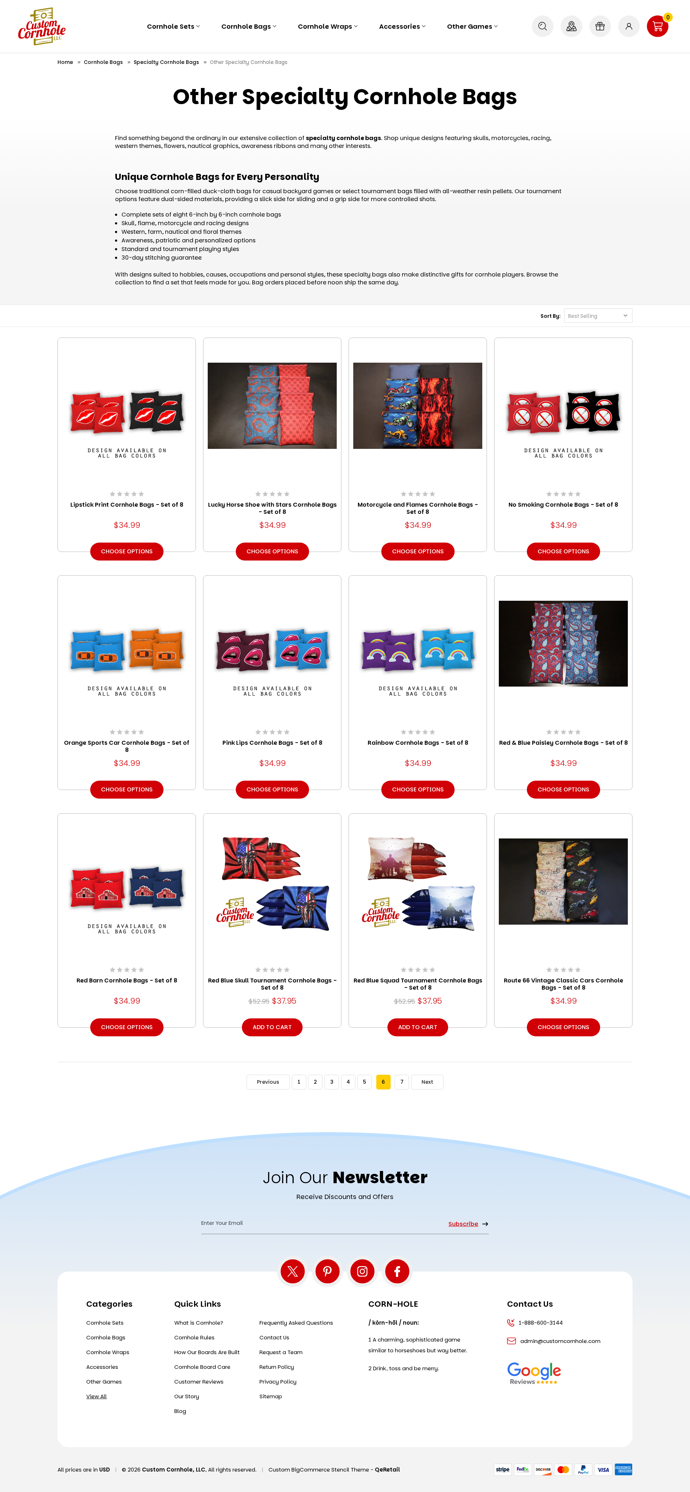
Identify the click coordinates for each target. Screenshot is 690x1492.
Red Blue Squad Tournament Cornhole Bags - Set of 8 (418, 984)
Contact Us (274, 1337)
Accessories (399, 26)
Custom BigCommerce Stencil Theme (318, 1469)
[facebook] (397, 1271)
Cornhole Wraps (325, 26)
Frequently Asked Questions (296, 1322)
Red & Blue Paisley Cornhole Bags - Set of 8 (563, 743)
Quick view (126, 395)
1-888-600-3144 (541, 1322)
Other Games (469, 26)
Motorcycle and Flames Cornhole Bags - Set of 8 (418, 508)
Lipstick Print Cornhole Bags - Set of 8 (126, 504)
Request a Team (281, 1352)
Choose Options (127, 551)
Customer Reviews (199, 1381)
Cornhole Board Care (202, 1367)
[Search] (542, 26)
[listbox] (598, 315)
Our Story (186, 1396)
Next (427, 1082)
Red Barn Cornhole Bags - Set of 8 (127, 980)
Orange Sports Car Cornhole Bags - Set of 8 (126, 746)
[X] (292, 1271)
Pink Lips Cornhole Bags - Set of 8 (272, 743)
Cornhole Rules (194, 1337)
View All (96, 1396)
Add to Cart (272, 1027)
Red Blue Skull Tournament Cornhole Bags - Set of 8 (272, 984)
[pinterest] (327, 1271)
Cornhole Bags (246, 26)
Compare (124, 416)
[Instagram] (362, 1271)
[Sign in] (629, 26)
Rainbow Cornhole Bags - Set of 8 (418, 743)
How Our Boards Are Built (207, 1352)
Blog (180, 1411)
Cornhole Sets (170, 26)
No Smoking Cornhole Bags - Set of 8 (563, 504)
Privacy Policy (277, 1381)
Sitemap (270, 1396)
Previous (268, 1082)
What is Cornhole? (198, 1322)
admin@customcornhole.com (559, 1341)
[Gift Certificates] (600, 26)
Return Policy (276, 1367)
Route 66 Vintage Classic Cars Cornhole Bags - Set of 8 (563, 984)
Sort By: (550, 316)
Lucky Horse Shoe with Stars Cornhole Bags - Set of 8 (272, 508)
